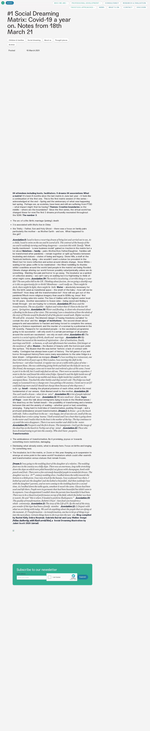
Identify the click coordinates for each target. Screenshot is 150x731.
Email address (22, 574)
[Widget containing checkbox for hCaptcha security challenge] (61, 577)
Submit (82, 577)
